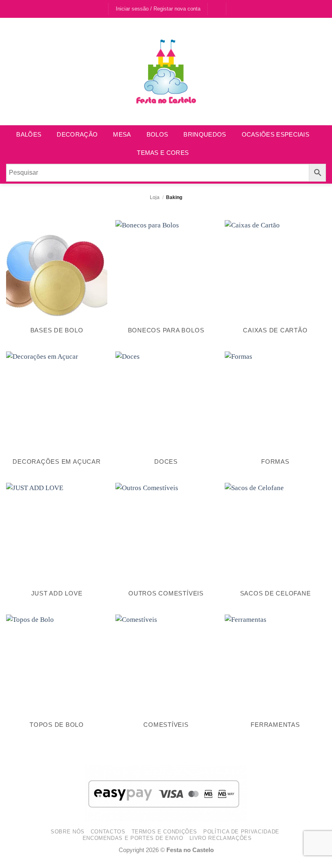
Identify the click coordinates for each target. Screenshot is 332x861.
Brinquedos (204, 134)
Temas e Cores (163, 152)
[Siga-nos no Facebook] (93, 9)
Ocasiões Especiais (275, 134)
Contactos (108, 832)
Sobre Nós (68, 832)
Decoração (77, 134)
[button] (236, 8)
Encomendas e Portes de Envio (133, 838)
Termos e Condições (165, 832)
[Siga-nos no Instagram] (101, 9)
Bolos (157, 134)
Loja (155, 197)
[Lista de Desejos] (217, 8)
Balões (28, 134)
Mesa (122, 134)
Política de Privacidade (241, 832)
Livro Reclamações (220, 838)
